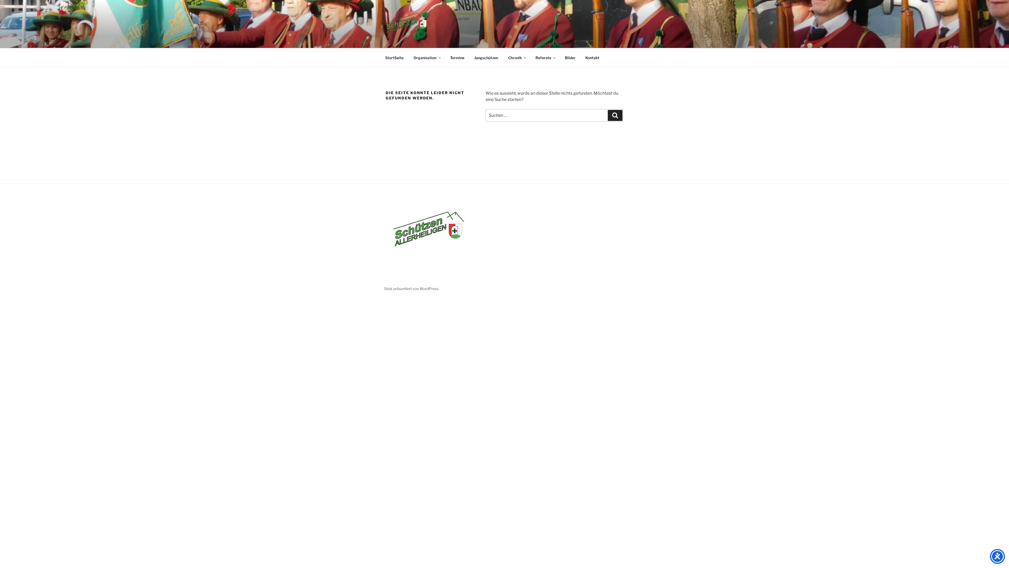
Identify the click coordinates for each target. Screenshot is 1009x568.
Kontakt (592, 57)
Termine (457, 57)
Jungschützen (486, 57)
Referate (543, 57)
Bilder (570, 57)
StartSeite (394, 57)
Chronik (515, 57)
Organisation (425, 57)
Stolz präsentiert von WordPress (411, 288)
